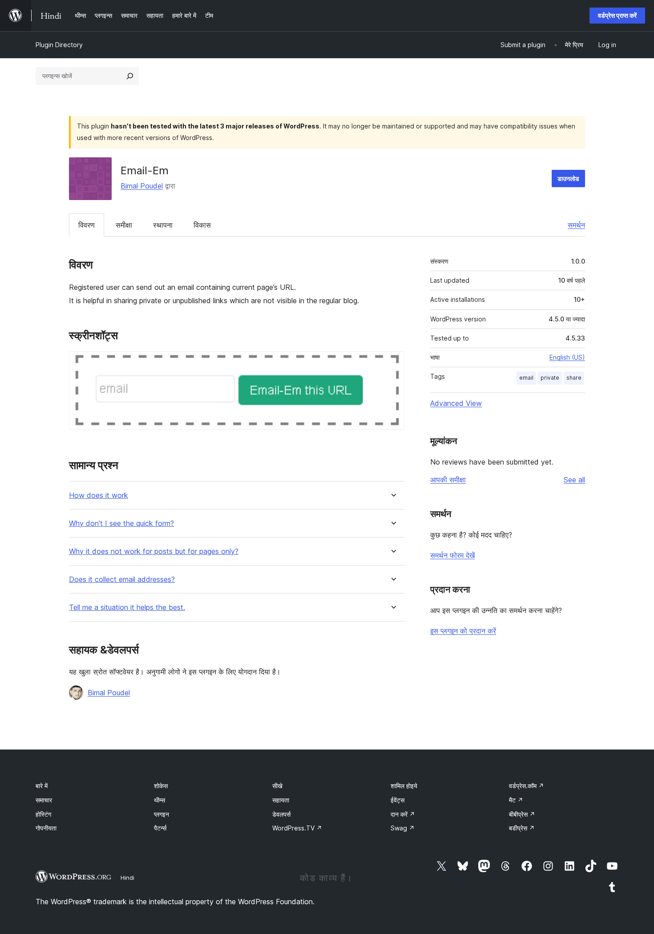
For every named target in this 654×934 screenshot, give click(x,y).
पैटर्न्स (160, 828)
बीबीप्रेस (522, 814)
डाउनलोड (568, 178)
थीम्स (159, 800)
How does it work (98, 495)
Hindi (127, 877)
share (573, 377)
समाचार (44, 800)
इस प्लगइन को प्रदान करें (463, 630)
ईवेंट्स (397, 800)
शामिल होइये (404, 786)
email (526, 377)
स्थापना (163, 224)
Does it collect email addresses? (122, 579)
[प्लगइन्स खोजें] (130, 76)
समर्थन (576, 224)
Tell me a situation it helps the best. (127, 607)
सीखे (277, 786)
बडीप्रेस (522, 828)
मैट (516, 800)
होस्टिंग (43, 814)
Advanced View (456, 403)
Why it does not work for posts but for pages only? (153, 551)
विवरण (86, 224)
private (550, 377)
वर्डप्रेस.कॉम (526, 786)
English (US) (567, 357)
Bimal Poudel (142, 185)
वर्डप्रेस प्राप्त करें (617, 15)
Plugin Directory (59, 44)
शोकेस (161, 786)
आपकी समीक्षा (448, 479)
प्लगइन (161, 814)
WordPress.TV (297, 828)
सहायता (280, 800)
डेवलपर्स (281, 814)
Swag (403, 828)
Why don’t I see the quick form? (121, 523)
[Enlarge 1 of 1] (392, 363)
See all (574, 479)
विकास (202, 224)
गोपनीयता (46, 828)
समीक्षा (124, 224)
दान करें (403, 814)
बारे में (42, 786)
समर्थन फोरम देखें (452, 555)
